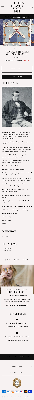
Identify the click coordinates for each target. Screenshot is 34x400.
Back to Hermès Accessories (18, 357)
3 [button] (18, 48)
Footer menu (17, 366)
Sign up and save (17, 372)
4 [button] (19, 48)
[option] (17, 16)
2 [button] (16, 48)
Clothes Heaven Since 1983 (17, 7)
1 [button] (14, 48)
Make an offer (17, 68)
